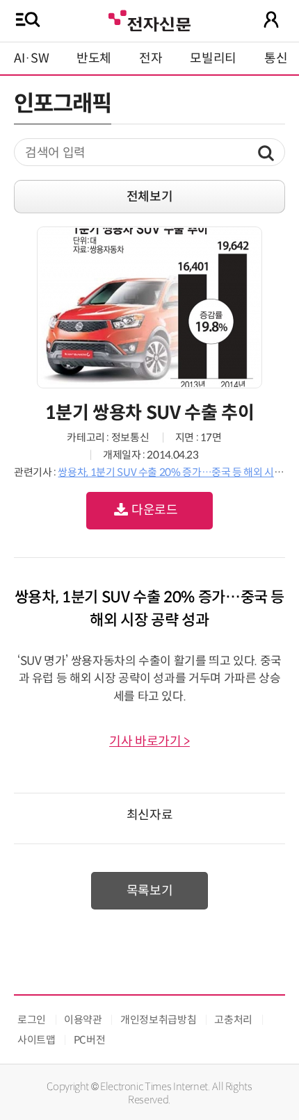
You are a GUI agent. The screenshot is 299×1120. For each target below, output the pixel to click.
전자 (150, 58)
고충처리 (233, 1019)
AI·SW (31, 58)
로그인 (31, 1019)
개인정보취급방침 (158, 1019)
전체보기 (150, 196)
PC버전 (90, 1039)
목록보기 (150, 890)
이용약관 (83, 1019)
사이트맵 (36, 1039)
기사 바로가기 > (149, 741)
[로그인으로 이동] (271, 19)
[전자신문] (149, 19)
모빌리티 (213, 58)
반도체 (93, 58)
